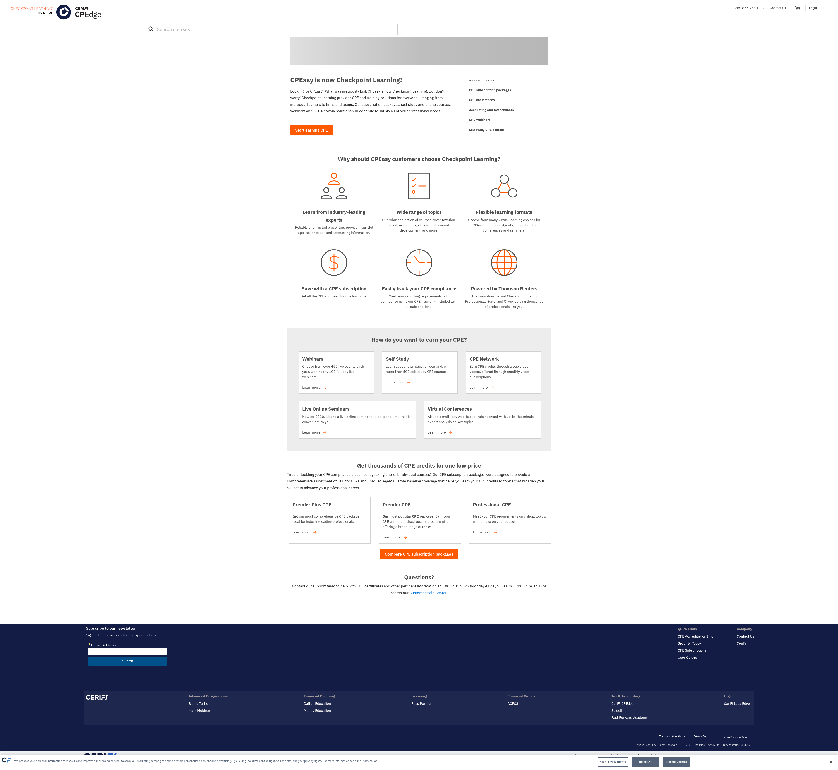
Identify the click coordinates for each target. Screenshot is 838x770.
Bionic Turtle (198, 703)
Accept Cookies (676, 762)
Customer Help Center (427, 592)
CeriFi (741, 643)
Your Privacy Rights (613, 762)
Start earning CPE (311, 130)
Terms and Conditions (672, 736)
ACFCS (513, 703)
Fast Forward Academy (629, 717)
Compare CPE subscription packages (419, 554)
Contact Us (778, 7)
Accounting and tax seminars (491, 110)
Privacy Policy (702, 736)
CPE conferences (482, 100)
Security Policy (689, 643)
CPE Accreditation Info (695, 636)
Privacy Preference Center (735, 737)
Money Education (317, 710)
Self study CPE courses (487, 130)
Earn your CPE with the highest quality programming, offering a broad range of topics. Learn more (416, 521)
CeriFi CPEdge (622, 703)
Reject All (645, 762)
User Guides (687, 657)
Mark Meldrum (200, 710)
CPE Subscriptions (692, 650)
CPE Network (484, 359)
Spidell (616, 710)
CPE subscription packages (490, 90)
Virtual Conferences (450, 409)
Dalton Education (317, 703)
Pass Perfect (421, 703)
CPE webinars (480, 120)
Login (813, 7)
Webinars (312, 359)
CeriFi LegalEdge (737, 703)
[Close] (831, 762)
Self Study (397, 359)
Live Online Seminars (326, 409)
